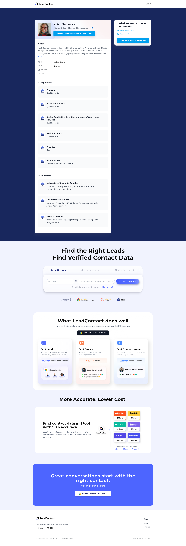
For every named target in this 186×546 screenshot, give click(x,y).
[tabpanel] (93, 283)
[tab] (58, 270)
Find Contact (129, 281)
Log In (148, 4)
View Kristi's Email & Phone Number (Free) (74, 33)
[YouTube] (48, 528)
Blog (146, 523)
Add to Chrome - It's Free (95, 333)
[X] (51, 528)
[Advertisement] (93, 13)
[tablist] (93, 270)
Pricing (147, 527)
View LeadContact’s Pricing (126, 449)
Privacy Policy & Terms (141, 539)
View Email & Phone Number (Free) (133, 41)
